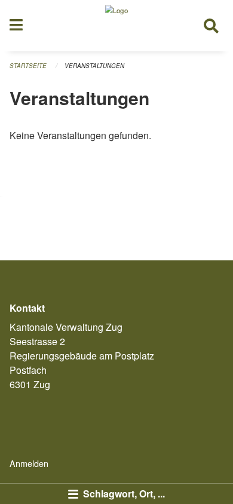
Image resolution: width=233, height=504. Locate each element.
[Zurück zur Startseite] (116, 25)
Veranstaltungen (94, 66)
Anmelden (29, 463)
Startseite (28, 66)
